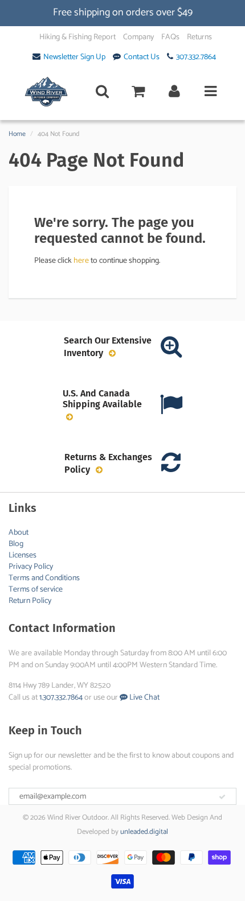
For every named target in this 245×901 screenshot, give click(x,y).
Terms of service (36, 589)
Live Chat (144, 697)
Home (17, 134)
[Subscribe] (222, 797)
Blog (16, 544)
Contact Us (142, 57)
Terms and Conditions (44, 578)
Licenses (22, 555)
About (18, 532)
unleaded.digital (144, 832)
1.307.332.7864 (61, 697)
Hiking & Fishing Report (77, 37)
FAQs (170, 37)
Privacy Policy (31, 566)
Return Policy (30, 600)
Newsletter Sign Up (74, 57)
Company (138, 37)
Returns (199, 37)
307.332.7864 (196, 57)
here (81, 260)
